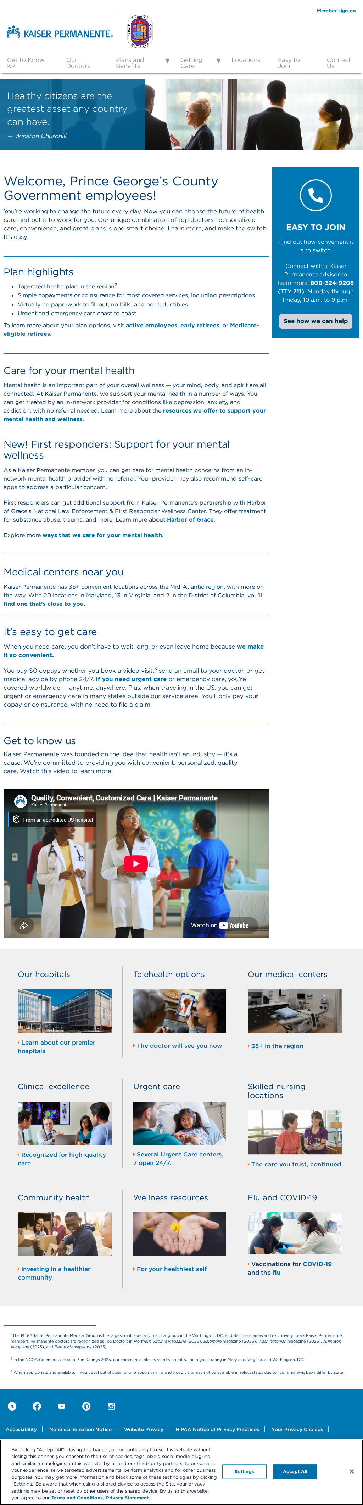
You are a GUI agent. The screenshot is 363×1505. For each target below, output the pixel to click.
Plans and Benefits (130, 63)
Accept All (295, 1471)
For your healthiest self (172, 1269)
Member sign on (336, 10)
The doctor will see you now (179, 1046)
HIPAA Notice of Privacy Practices (217, 1429)
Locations (245, 60)
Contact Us (339, 63)
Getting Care (191, 63)
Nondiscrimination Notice (80, 1429)
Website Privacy (143, 1429)
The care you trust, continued (296, 1164)
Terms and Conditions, (77, 1497)
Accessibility (21, 1429)
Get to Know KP (26, 63)
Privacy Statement (127, 1497)
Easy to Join (289, 63)
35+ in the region (277, 1046)
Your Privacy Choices (297, 1429)
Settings (244, 1471)
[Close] (351, 1471)
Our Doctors (78, 63)
